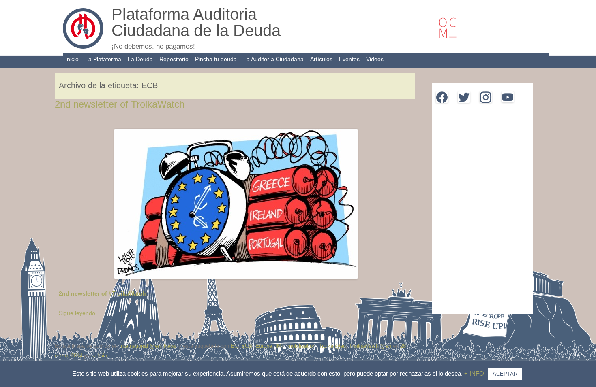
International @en (140, 346)
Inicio (72, 59)
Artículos (321, 59)
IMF (279, 346)
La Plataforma (103, 59)
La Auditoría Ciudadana (273, 59)
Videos (375, 59)
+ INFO (475, 373)
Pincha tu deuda (216, 59)
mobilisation (301, 346)
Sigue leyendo (81, 313)
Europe (263, 346)
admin (100, 356)
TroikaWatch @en (370, 346)
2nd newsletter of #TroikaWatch (102, 293)
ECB (246, 346)
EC (234, 346)
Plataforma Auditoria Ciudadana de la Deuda (196, 22)
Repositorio (174, 59)
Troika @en (332, 346)
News (170, 346)
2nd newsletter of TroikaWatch (119, 104)
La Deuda (140, 59)
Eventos (349, 59)
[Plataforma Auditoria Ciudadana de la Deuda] (83, 46)
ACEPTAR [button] (505, 374)
